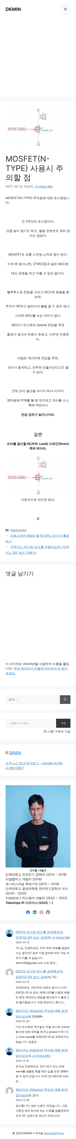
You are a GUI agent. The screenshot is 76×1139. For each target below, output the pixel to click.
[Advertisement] (38, 58)
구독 (63, 723)
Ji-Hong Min (61, 937)
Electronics (19, 530)
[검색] (65, 699)
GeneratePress (54, 1133)
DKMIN (13, 9)
